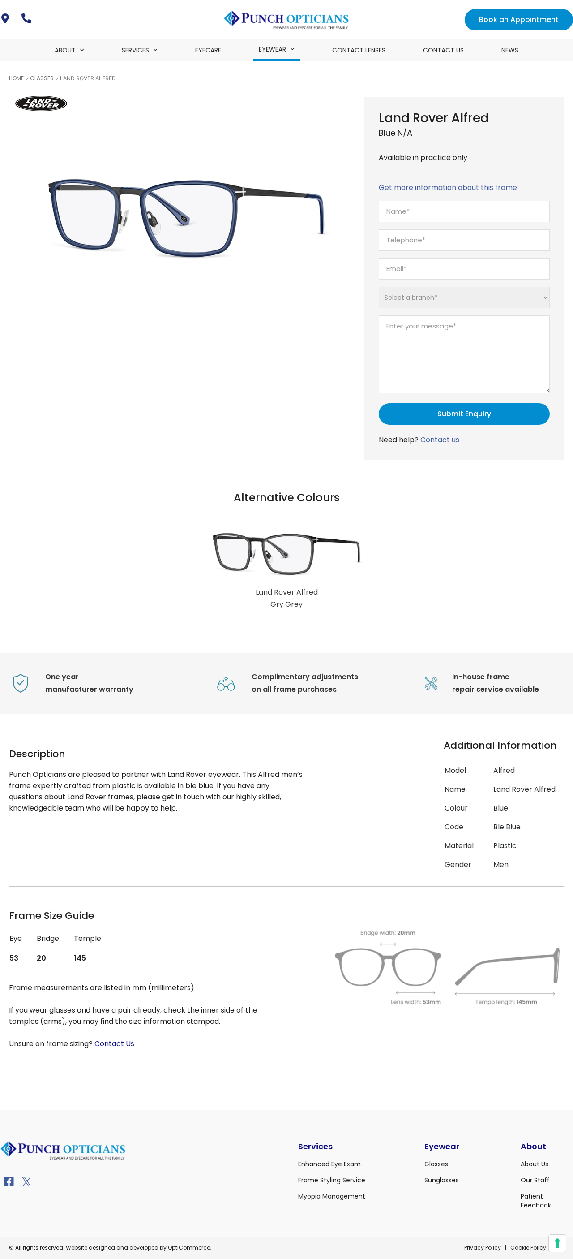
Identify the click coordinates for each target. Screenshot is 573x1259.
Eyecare (208, 50)
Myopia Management (331, 1196)
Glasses (42, 78)
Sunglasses (441, 1180)
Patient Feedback (536, 1201)
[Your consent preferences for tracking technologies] (557, 1243)
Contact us (439, 440)
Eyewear (272, 49)
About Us (534, 1164)
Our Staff (535, 1180)
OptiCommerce (189, 1247)
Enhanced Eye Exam (329, 1164)
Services (135, 50)
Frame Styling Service (331, 1180)
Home (16, 78)
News (509, 50)
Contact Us (443, 50)
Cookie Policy (528, 1247)
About (65, 50)
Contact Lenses (358, 50)
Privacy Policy (482, 1247)
